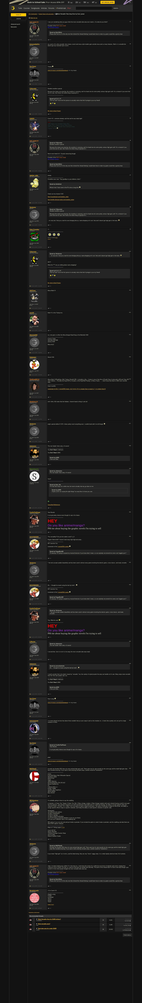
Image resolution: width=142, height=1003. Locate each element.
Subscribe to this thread (34, 912)
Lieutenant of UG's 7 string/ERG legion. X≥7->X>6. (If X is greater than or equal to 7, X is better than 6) (77, 389)
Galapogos (33, 357)
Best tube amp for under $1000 (47, 928)
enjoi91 (32, 312)
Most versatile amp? (44, 924)
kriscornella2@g (34, 44)
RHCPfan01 (33, 768)
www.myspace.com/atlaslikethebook (58, 70)
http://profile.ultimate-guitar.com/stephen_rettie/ (61, 199)
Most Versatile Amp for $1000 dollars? (49, 919)
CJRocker (32, 641)
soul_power (33, 22)
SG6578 (32, 118)
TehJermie (33, 207)
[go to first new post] (37, 919)
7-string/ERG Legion (63, 546)
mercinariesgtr (34, 720)
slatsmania (33, 446)
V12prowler (33, 88)
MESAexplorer (34, 800)
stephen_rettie (34, 175)
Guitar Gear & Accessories (46, 14)
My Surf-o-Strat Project (54, 111)
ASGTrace (33, 290)
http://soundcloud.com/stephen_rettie (58, 196)
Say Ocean (33, 66)
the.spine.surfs (34, 890)
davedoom (33, 401)
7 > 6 (62, 827)
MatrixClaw (33, 469)
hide (98, 921)
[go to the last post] (130, 921)
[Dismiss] (130, 2)
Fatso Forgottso (34, 229)
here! (56, 237)
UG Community (33, 14)
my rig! (49, 239)
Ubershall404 (33, 335)
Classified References (54, 504)
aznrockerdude (34, 536)
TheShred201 (33, 379)
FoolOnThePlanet (35, 512)
